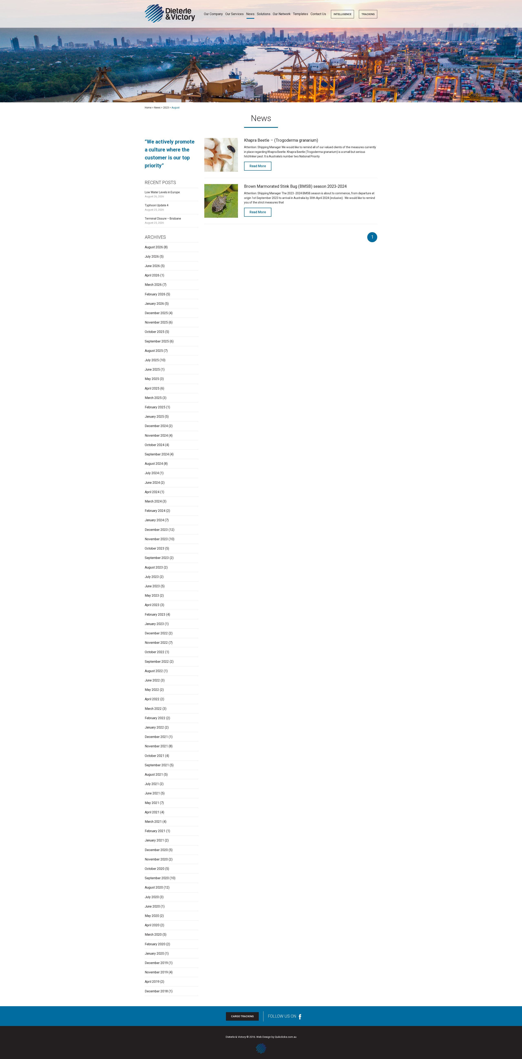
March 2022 (153, 709)
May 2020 (152, 916)
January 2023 (154, 624)
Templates (300, 14)
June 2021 (152, 793)
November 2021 (156, 746)
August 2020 (154, 887)
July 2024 (152, 473)
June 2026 (152, 266)
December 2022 (156, 633)
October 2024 (154, 445)
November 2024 (156, 435)
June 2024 (152, 483)
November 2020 (156, 859)
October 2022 (154, 652)
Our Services (234, 14)
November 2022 (156, 643)
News (250, 14)
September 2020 (157, 878)
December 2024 (156, 426)
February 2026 (155, 294)
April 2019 (152, 982)
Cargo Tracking (242, 1016)
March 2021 (153, 822)
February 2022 (155, 718)
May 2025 (152, 379)
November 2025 (156, 322)
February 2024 (155, 511)
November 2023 (156, 539)
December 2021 (156, 737)
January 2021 (154, 840)
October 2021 (154, 756)
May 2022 (152, 690)
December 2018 (156, 991)
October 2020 (154, 869)
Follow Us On (282, 1016)
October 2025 (154, 332)
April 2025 (152, 388)
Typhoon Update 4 (156, 205)
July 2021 (152, 784)
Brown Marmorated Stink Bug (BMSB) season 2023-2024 (295, 186)
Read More (258, 166)
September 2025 (157, 341)
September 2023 (157, 558)
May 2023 (152, 595)
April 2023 (152, 605)
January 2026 (154, 304)
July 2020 (152, 897)
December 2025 (156, 313)
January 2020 (154, 953)
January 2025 (154, 417)
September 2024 (157, 454)
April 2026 (152, 275)
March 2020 (153, 934)
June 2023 (152, 586)
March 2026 (153, 285)
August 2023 (154, 567)
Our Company (213, 14)
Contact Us (318, 14)
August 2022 (154, 671)
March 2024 (153, 501)
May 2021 (152, 803)
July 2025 (152, 360)
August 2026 (154, 247)
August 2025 (154, 351)
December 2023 (156, 530)
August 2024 (154, 464)
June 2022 (152, 680)
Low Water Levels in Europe (162, 192)
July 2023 (152, 577)
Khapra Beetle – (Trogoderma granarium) (281, 140)
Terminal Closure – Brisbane (163, 218)
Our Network (282, 14)
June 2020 (152, 906)
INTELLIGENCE (342, 14)
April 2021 (152, 812)
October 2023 (154, 548)
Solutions (263, 14)
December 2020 (156, 850)
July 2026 (152, 256)
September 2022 (157, 662)
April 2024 (152, 492)
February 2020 (155, 944)
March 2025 (153, 398)
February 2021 (155, 831)
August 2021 (154, 774)
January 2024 (154, 520)
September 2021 (157, 765)
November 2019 (156, 972)
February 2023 (155, 614)
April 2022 (152, 699)
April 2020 (152, 925)
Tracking (368, 14)
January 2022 (154, 727)
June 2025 (152, 369)
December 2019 (156, 963)
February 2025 (155, 407)
